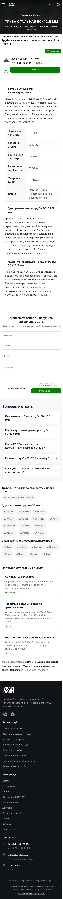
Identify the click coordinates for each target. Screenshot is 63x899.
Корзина (6, 848)
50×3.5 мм (40, 522)
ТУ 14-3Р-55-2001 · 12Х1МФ (18, 507)
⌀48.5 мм (37, 564)
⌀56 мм (7, 578)
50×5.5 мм (38, 529)
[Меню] (3, 4)
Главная (25, 15)
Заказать (35, 69)
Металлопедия (10, 826)
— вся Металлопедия (46, 694)
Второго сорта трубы (13, 763)
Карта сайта (8, 853)
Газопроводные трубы (14, 779)
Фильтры (54, 51)
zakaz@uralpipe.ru (18, 879)
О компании (8, 810)
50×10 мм (23, 543)
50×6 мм (8, 536)
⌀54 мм (48, 571)
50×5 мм (23, 529)
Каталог (6, 805)
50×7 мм (39, 536)
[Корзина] (50, 5)
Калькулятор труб (11, 837)
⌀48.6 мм (8, 571)
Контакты (7, 843)
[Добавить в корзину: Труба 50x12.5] (6, 70)
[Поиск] (58, 5)
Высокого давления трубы (16, 769)
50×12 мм (9, 550)
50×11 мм (39, 543)
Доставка (7, 832)
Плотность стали (16, 690)
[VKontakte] (5, 738)
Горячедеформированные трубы (19, 785)
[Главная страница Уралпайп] (12, 5)
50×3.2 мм (24, 522)
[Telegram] (12, 738)
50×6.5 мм (24, 536)
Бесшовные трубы (12, 752)
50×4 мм (8, 529)
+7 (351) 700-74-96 (18, 868)
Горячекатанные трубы (14, 790)
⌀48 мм (7, 564)
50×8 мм (8, 543)
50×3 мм (8, 522)
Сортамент (26, 694)
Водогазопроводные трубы (16, 758)
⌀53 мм (35, 571)
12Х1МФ (35, 59)
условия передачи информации (47, 384)
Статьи (6, 816)
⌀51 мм (22, 571)
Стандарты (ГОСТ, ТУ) (13, 821)
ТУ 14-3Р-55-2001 (21, 63)
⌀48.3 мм (22, 564)
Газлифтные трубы (12, 774)
